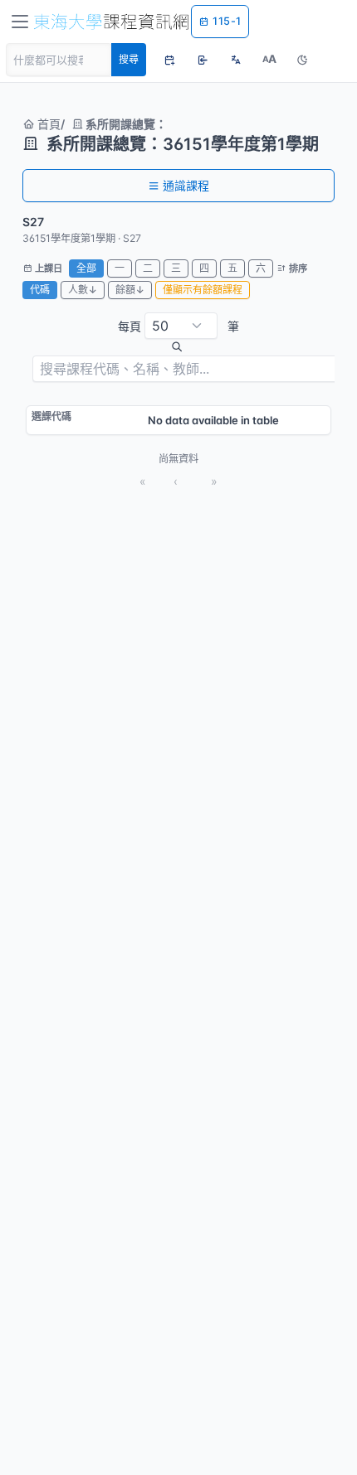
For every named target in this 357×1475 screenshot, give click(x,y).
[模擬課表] (169, 59)
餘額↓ (129, 289)
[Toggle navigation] (20, 21)
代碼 (40, 289)
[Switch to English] (235, 59)
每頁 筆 (178, 326)
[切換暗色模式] (302, 59)
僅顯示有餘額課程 (202, 289)
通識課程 (186, 185)
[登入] (202, 59)
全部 (86, 268)
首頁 (47, 124)
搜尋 (129, 59)
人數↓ (82, 289)
